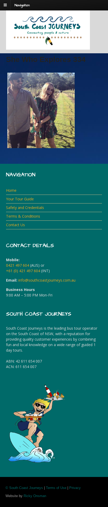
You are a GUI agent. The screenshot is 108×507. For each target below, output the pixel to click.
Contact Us (15, 224)
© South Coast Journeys (24, 488)
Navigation (22, 5)
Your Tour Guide (20, 198)
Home (11, 190)
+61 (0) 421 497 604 (23, 270)
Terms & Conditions (23, 216)
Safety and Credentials (25, 207)
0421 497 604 (17, 265)
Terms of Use (56, 488)
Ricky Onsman (35, 496)
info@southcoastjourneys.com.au (46, 280)
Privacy (75, 488)
